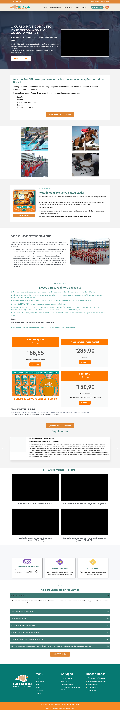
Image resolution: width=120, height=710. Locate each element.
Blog (77, 7)
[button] (2, 447)
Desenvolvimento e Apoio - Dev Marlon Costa (60, 708)
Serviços (67, 7)
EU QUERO (35, 364)
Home (45, 7)
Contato (84, 7)
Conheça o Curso (55, 7)
